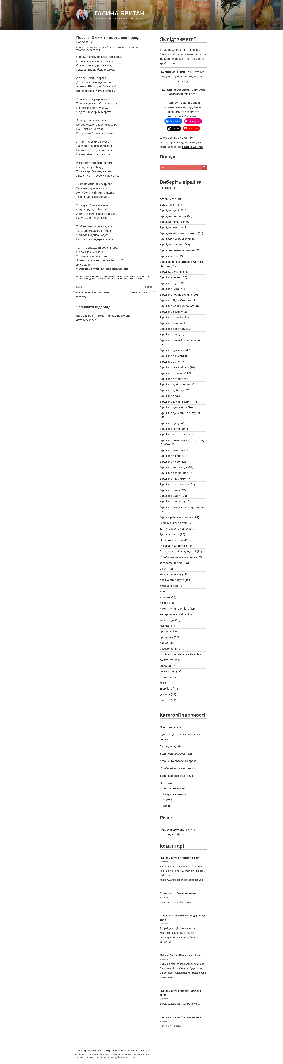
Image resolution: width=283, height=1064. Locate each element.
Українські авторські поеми (177, 768)
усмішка (168, 694)
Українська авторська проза (178, 761)
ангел (166, 568)
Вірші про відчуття (174, 356)
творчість (169, 688)
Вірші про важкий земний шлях (180, 342)
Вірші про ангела (174, 323)
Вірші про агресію (174, 317)
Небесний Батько (174, 540)
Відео (167, 805)
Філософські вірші (174, 563)
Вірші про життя (105, 278)
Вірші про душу (172, 423)
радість (167, 643)
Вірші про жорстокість (177, 434)
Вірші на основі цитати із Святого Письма (182, 263)
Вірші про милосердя (124, 278)
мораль (138, 278)
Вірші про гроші (143, 276)
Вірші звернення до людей (107, 276)
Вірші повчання (127, 276)
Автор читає (171, 199)
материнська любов (176, 614)
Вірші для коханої (174, 227)
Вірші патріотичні (174, 271)
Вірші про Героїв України (179, 294)
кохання (168, 597)
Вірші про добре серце (177, 384)
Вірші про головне (175, 373)
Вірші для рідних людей (178, 239)
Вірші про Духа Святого (178, 300)
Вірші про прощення (176, 473)
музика (167, 626)
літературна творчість (177, 608)
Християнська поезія (88, 50)
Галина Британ (119, 13)
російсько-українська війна (180, 654)
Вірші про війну (172, 361)
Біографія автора (174, 794)
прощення (169, 637)
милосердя (170, 620)
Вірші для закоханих (176, 216)
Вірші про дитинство (176, 379)
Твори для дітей (170, 746)
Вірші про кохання (174, 450)
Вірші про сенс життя (177, 484)
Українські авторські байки (177, 775)
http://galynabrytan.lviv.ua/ (123, 1057)
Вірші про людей (173, 461)
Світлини (169, 800)
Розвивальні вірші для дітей (181, 551)
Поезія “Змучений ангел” (187, 1017)
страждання (170, 677)
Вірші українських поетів (179, 517)
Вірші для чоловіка (175, 244)
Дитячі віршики (172, 534)
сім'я (166, 683)
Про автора (167, 783)
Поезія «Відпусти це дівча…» (187, 955)
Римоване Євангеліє (176, 546)
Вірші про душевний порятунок (180, 415)
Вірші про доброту (89, 278)
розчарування (172, 648)
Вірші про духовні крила (178, 401)
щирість (168, 700)
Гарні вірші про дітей (176, 523)
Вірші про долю (173, 396)
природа (168, 631)
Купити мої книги (173, 72)
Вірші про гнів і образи (177, 367)
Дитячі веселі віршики (177, 528)
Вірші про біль (172, 334)
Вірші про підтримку (175, 478)
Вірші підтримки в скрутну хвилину (182, 509)
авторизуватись (86, 320)
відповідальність (173, 574)
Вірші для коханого (175, 221)
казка (166, 591)
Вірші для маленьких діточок (181, 233)
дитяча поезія (172, 585)
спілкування (170, 671)
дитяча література (175, 580)
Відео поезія (171, 204)
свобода (168, 665)
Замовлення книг (174, 788)
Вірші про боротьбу (175, 328)
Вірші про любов (173, 456)
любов (168, 603)
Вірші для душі (87, 276)
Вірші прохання (173, 490)
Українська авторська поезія (182, 557)
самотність (170, 660)
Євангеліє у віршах (172, 727)
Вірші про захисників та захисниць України (182, 442)
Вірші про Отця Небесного (180, 306)
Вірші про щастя (173, 495)
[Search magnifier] (204, 167)
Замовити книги (190, 857)
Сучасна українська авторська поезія (113, 47)
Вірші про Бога (172, 289)
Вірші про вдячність (175, 350)
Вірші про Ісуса (172, 283)
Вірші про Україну (174, 311)
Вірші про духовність (176, 407)
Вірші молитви (172, 256)
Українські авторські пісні (176, 753)
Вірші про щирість (174, 501)
